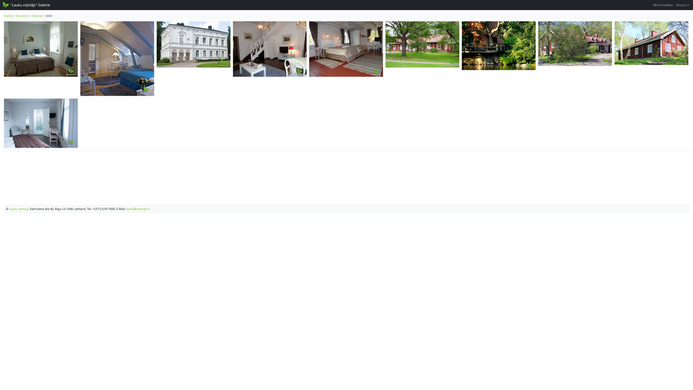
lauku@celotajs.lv (138, 209)
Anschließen (664, 5)
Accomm (22, 16)
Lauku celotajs (19, 209)
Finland (37, 16)
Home (8, 16)
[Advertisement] (346, 177)
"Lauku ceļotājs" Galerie (30, 5)
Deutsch (681, 5)
